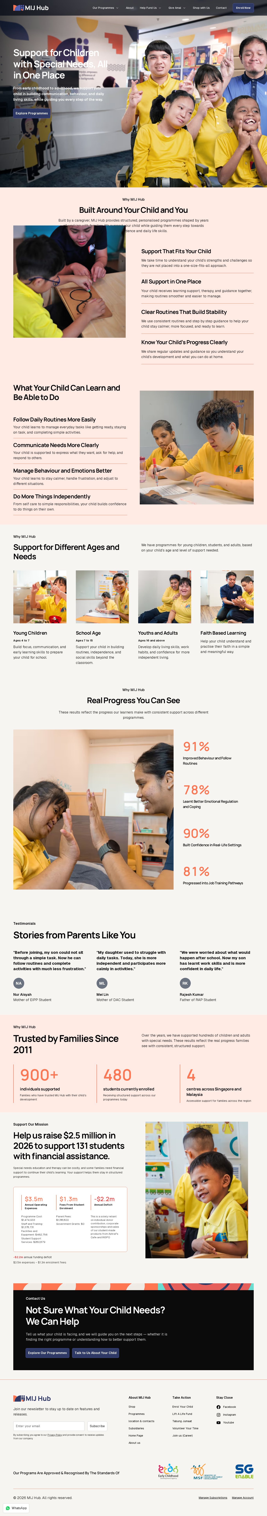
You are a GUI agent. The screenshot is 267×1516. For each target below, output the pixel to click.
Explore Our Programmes (47, 1353)
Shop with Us (201, 7)
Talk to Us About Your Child (95, 1353)
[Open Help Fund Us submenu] (160, 7)
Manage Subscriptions (213, 1497)
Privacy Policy (54, 1435)
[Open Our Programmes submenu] (117, 7)
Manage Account (243, 1497)
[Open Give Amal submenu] (184, 7)
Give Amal (174, 7)
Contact (221, 7)
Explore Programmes (32, 113)
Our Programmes (103, 7)
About (130, 7)
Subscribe (97, 1426)
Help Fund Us (148, 7)
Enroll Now (243, 7)
